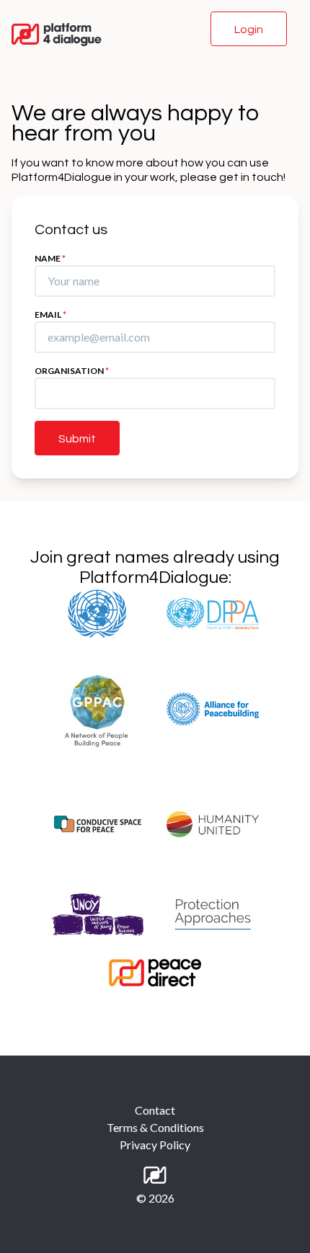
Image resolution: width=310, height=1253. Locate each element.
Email (50, 314)
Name (50, 258)
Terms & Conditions (155, 1127)
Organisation (72, 370)
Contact (155, 1110)
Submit (77, 439)
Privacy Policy (155, 1144)
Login (248, 29)
